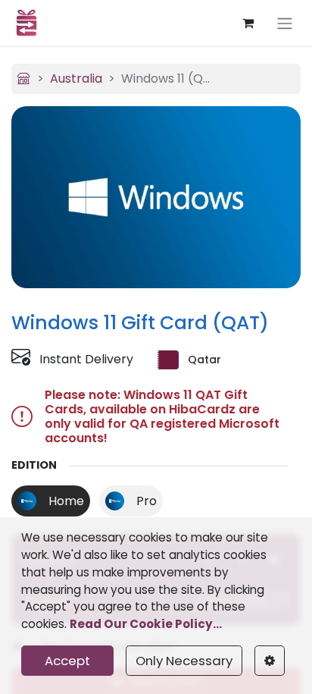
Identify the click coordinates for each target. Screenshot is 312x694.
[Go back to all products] (23, 78)
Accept (67, 661)
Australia (76, 78)
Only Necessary (184, 661)
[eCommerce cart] (247, 23)
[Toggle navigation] (285, 22)
